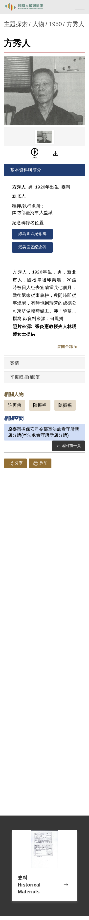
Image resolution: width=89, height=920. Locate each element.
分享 (19, 463)
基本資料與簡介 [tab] (25, 170)
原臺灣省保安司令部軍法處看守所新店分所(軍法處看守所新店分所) (43, 432)
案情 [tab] (14, 363)
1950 (55, 24)
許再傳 (14, 405)
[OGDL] (34, 153)
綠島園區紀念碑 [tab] (32, 234)
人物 (38, 24)
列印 (43, 463)
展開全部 (65, 346)
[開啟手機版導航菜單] (79, 6)
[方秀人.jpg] (44, 90)
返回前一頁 (71, 445)
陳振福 (39, 405)
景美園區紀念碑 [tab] (32, 247)
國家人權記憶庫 (29, 7)
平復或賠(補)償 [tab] (25, 377)
